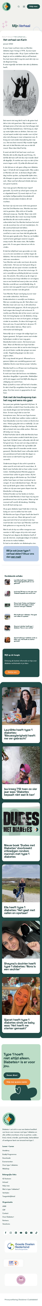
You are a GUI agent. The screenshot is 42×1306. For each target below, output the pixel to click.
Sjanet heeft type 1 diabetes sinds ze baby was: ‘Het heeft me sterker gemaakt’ (25, 639)
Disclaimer (23, 1300)
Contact (5, 1213)
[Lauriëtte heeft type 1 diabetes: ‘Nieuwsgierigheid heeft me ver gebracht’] (21, 706)
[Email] (31, 1233)
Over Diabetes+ (8, 1217)
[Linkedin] (16, 1233)
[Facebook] (5, 1233)
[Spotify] (26, 1233)
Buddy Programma (9, 1154)
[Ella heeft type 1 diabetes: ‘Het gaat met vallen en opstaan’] (21, 883)
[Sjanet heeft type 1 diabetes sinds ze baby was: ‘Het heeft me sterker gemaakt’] (21, 996)
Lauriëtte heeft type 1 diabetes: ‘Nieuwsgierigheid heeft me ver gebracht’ (24, 581)
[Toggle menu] (24, 6)
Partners (5, 1220)
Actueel (10, 37)
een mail (15, 556)
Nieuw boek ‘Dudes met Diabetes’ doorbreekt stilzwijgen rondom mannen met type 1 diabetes (24, 604)
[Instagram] (10, 1233)
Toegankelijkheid (8, 1196)
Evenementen (7, 1162)
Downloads (6, 1158)
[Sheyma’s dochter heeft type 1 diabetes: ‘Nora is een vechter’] (21, 940)
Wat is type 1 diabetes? (10, 1189)
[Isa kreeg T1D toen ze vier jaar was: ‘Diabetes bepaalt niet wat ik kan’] (21, 765)
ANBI (4, 1206)
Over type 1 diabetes (10, 1165)
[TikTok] (36, 1233)
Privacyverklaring (11, 1300)
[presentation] (8, 582)
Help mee (6, 1186)
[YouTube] (21, 1233)
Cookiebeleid (32, 1300)
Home (4, 37)
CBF (3, 1210)
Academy (5, 1150)
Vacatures (6, 1224)
